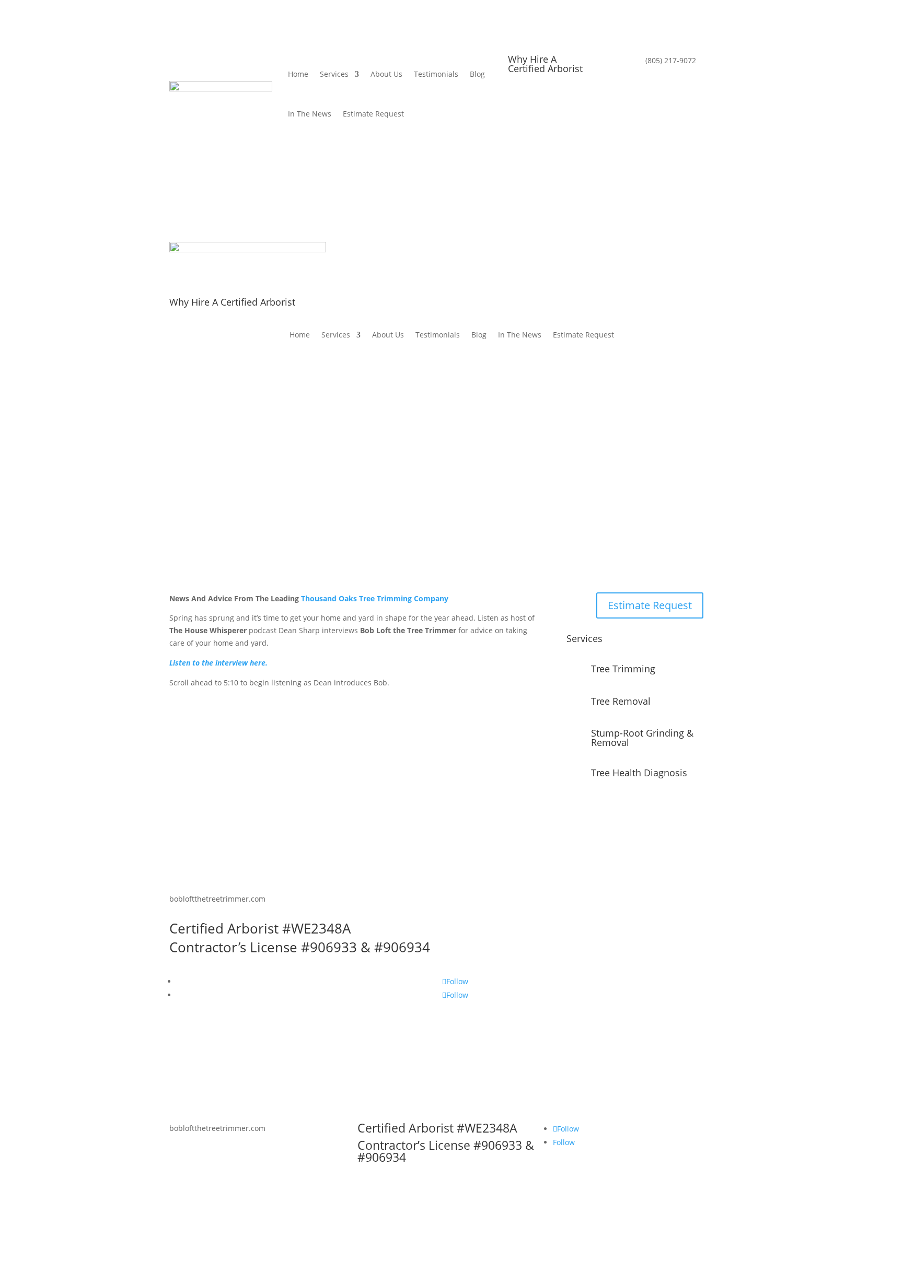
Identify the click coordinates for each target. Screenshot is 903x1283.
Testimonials (436, 74)
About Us (386, 74)
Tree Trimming (623, 668)
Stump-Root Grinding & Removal (642, 738)
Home (298, 74)
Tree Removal (621, 701)
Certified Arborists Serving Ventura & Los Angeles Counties (447, 483)
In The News (309, 114)
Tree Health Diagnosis (639, 772)
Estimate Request (373, 114)
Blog (477, 74)
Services (334, 74)
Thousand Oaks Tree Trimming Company (374, 598)
